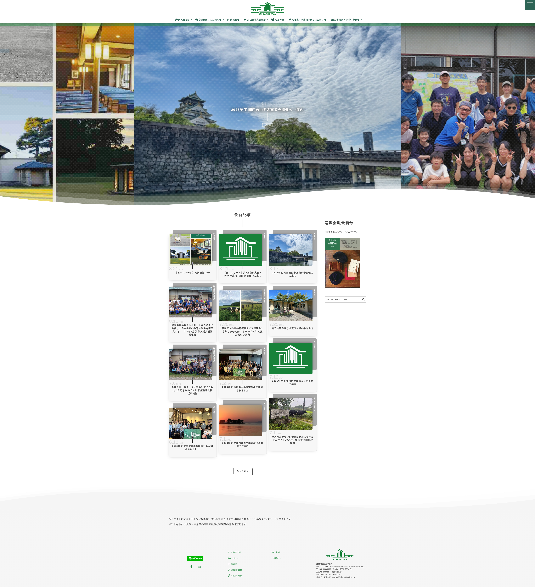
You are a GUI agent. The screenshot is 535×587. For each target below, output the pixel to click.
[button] (530, 5)
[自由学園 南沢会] (267, 8)
